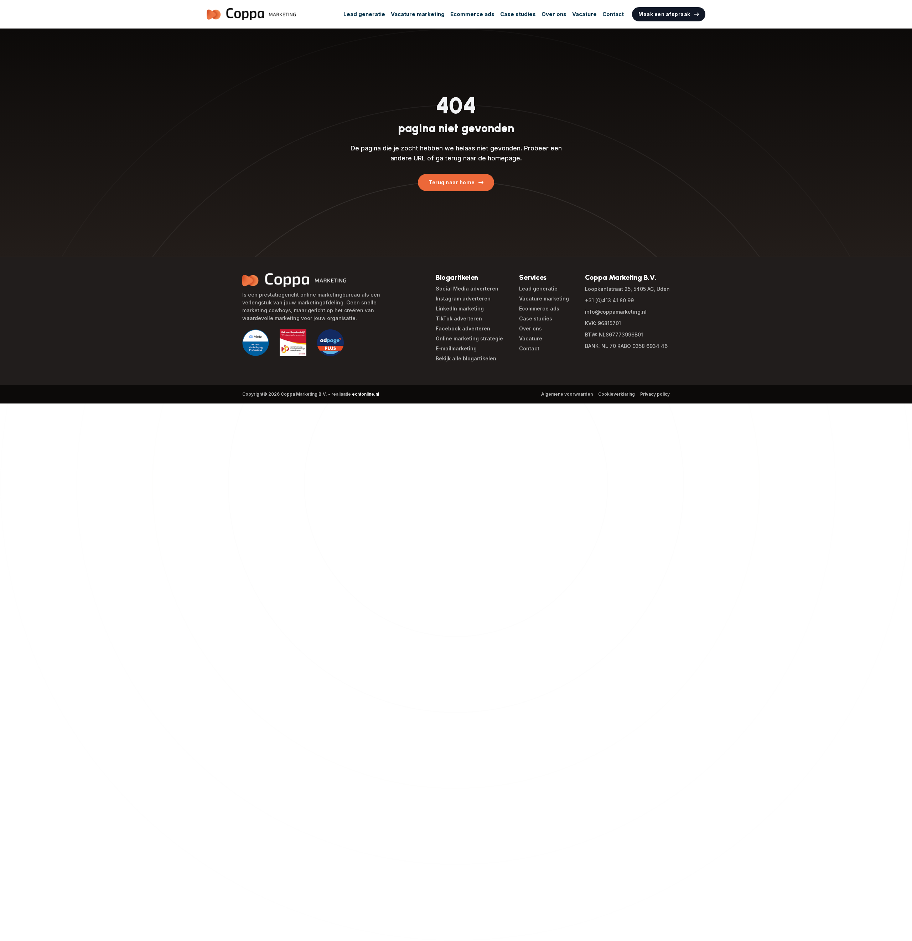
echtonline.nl (365, 394)
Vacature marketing (418, 14)
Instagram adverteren (463, 298)
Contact (613, 14)
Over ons (554, 14)
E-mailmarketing (456, 348)
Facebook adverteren (463, 328)
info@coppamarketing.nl (616, 312)
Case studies (518, 14)
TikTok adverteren (459, 318)
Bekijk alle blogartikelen (466, 358)
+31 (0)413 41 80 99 (609, 300)
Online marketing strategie (469, 338)
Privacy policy (655, 394)
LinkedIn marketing (460, 308)
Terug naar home (452, 182)
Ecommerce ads (472, 14)
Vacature (584, 14)
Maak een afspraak (664, 14)
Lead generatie (364, 14)
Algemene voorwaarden (567, 394)
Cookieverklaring (616, 394)
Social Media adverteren (467, 289)
